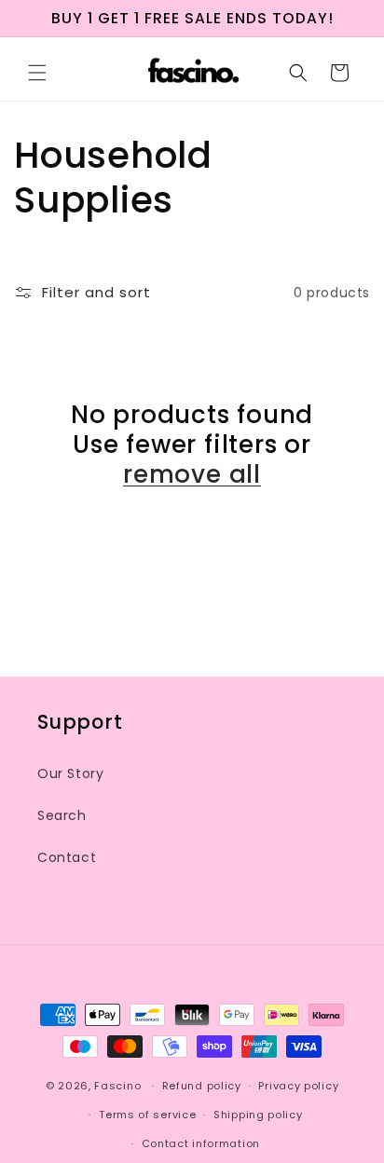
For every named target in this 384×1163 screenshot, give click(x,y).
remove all (192, 474)
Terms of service (147, 1114)
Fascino (117, 1085)
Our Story (70, 773)
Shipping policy (258, 1114)
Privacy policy (298, 1085)
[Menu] (37, 72)
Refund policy (201, 1085)
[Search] (298, 72)
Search (62, 815)
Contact (66, 857)
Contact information (201, 1143)
